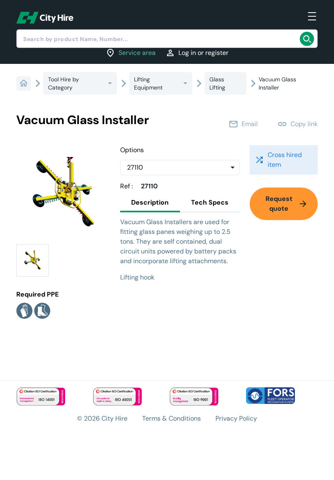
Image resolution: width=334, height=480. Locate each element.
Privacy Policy (236, 418)
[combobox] (167, 38)
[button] (32, 260)
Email (243, 124)
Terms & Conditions (171, 418)
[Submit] (308, 39)
